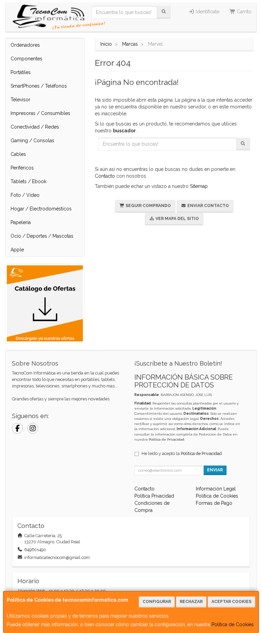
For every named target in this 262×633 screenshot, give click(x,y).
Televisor (20, 99)
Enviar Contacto (207, 205)
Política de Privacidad (166, 439)
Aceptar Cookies (231, 601)
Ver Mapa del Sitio (177, 218)
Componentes (26, 58)
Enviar (215, 470)
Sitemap (199, 186)
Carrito (243, 11)
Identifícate (206, 11)
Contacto (105, 176)
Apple (17, 249)
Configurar (157, 601)
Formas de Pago (214, 503)
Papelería (21, 222)
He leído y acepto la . (182, 453)
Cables (18, 154)
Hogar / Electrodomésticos (41, 208)
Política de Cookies (233, 624)
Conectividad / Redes (35, 127)
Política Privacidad (154, 496)
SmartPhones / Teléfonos (39, 86)
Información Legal (216, 488)
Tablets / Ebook (28, 181)
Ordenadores (25, 45)
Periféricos (22, 168)
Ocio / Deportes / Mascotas (42, 236)
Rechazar (191, 601)
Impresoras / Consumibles (40, 113)
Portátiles (21, 72)
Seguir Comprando (148, 205)
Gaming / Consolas (32, 140)
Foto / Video (25, 195)
